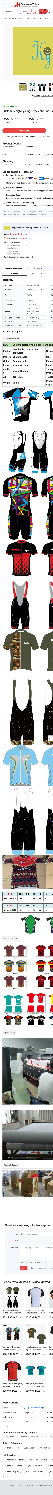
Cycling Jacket (29, 1448)
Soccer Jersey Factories (38, 1460)
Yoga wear (29, 1412)
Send (24, 1268)
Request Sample (43, 137)
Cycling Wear (41, 18)
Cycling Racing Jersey (12, 1472)
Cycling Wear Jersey (34, 1466)
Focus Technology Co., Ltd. (31, 1485)
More (4, 1476)
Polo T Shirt (6, 1421)
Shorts (27, 1421)
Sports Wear (31, 18)
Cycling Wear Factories (13, 1466)
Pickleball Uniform (9, 1412)
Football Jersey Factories (14, 1460)
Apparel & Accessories (16, 18)
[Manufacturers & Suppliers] (26, 4)
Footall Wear (30, 1417)
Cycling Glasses (46, 1448)
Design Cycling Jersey (34, 1472)
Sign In (6, 257)
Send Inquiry (24, 130)
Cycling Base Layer (11, 1448)
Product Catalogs (37, 1407)
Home (4, 18)
